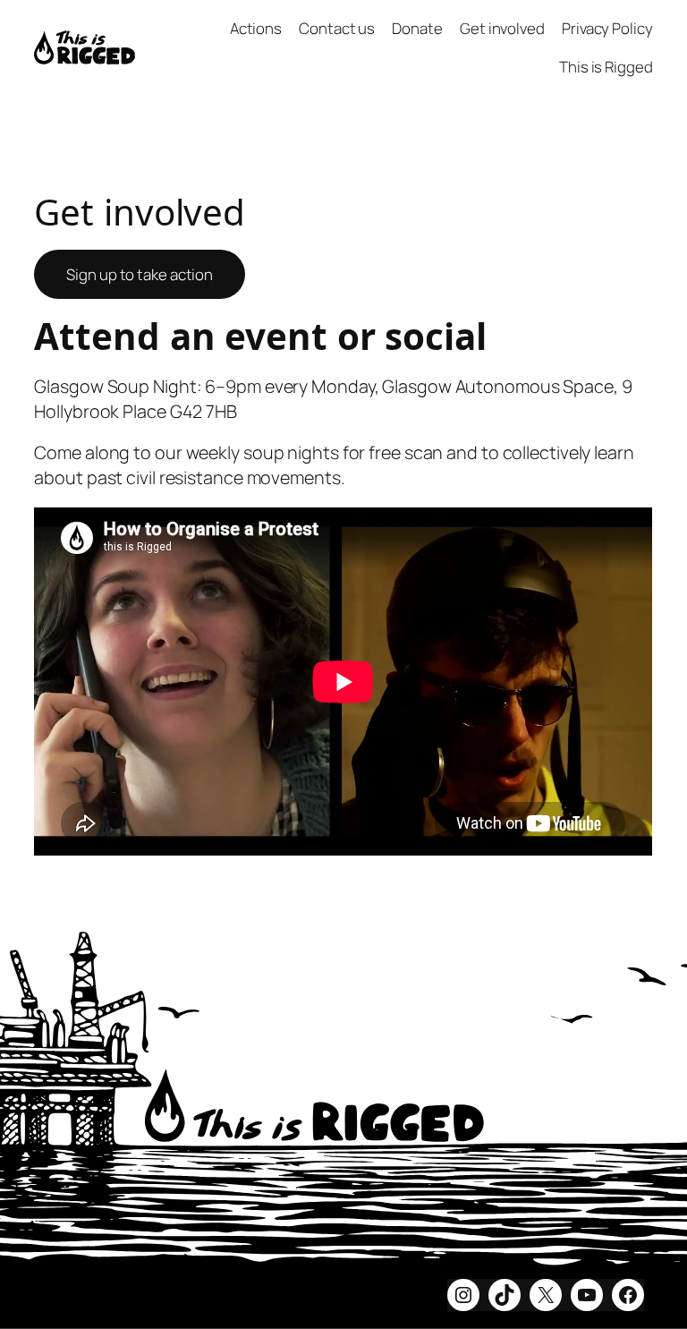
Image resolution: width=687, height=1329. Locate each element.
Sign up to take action (139, 274)
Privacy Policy (607, 28)
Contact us (337, 28)
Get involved (502, 28)
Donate (417, 28)
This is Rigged (606, 66)
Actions (256, 28)
